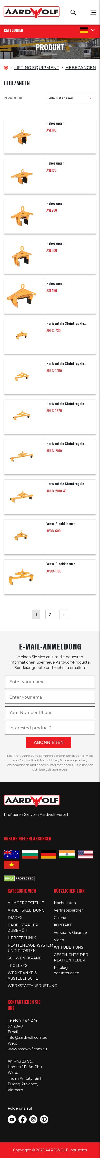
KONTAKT (63, 925)
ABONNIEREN (49, 742)
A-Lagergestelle (26, 903)
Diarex (15, 917)
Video (59, 940)
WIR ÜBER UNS (68, 947)
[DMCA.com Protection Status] (19, 878)
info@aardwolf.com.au (27, 1037)
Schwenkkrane (25, 958)
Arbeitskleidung (26, 910)
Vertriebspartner (68, 910)
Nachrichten (65, 903)
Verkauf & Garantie (70, 932)
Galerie (60, 917)
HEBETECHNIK (22, 938)
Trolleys (17, 965)
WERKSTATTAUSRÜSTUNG (32, 985)
